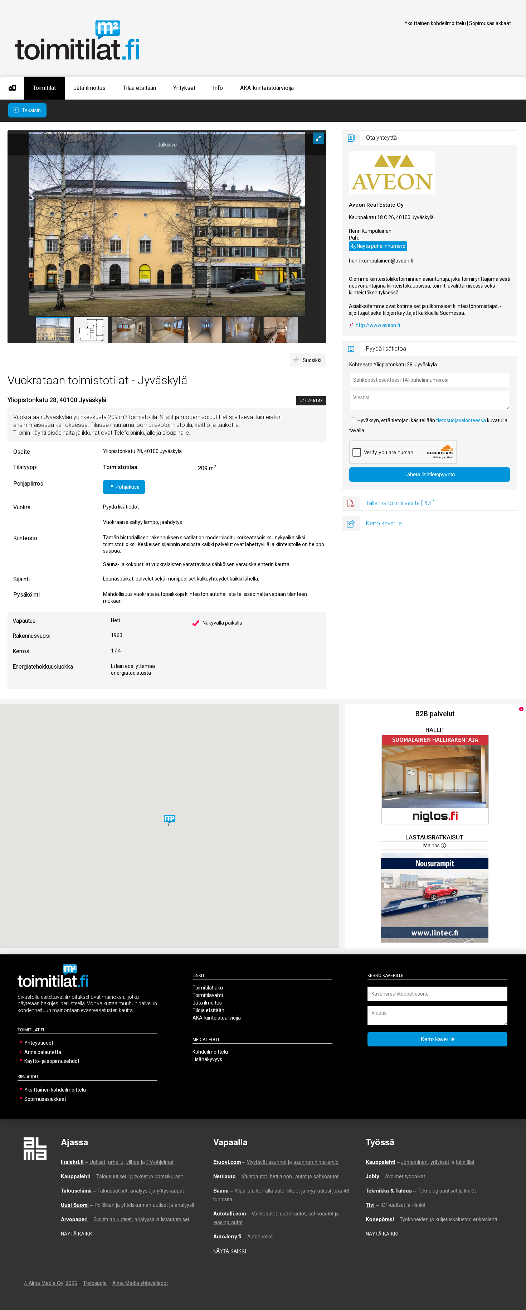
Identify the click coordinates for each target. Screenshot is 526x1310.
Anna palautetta (42, 1052)
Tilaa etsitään (139, 88)
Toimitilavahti (208, 995)
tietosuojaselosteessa (461, 420)
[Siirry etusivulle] (12, 88)
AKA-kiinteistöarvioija (267, 88)
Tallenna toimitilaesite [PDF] (400, 503)
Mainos (432, 845)
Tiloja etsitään (208, 1010)
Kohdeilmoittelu (210, 1052)
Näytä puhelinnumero (381, 246)
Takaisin (30, 110)
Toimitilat (44, 88)
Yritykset (184, 88)
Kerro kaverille (384, 523)
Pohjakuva (127, 487)
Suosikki (312, 360)
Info (218, 88)
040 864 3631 (364, 245)
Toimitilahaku (208, 988)
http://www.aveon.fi (377, 325)
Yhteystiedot (38, 1043)
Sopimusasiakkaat (490, 23)
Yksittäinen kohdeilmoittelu (435, 23)
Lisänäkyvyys (207, 1059)
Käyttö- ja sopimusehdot (51, 1061)
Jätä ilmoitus (89, 88)
